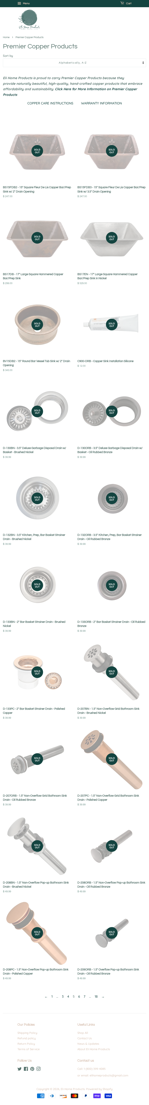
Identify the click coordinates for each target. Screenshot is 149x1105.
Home (6, 37)
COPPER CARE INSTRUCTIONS (50, 103)
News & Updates (88, 1044)
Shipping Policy (27, 1033)
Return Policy (26, 1044)
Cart (129, 3)
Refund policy (26, 1038)
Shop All (82, 1033)
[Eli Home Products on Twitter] (19, 1069)
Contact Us (84, 1038)
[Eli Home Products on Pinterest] (32, 1069)
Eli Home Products (73, 1089)
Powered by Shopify (99, 1089)
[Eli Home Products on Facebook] (26, 1069)
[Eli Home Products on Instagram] (38, 1069)
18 (96, 996)
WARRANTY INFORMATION (101, 103)
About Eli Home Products (93, 1049)
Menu (26, 3)
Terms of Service (28, 1049)
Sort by (8, 56)
